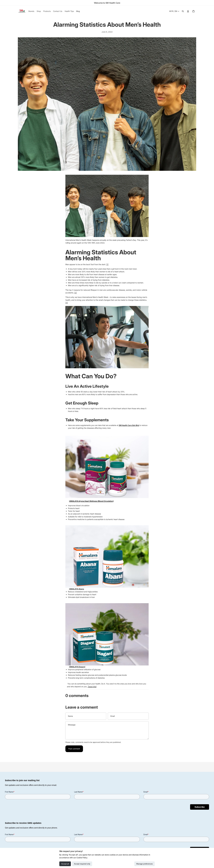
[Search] (183, 11)
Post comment (74, 749)
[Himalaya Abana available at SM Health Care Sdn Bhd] (107, 556)
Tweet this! (92, 686)
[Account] (188, 11)
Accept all (65, 864)
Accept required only (82, 864)
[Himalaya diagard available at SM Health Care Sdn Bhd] (107, 634)
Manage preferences (144, 864)
